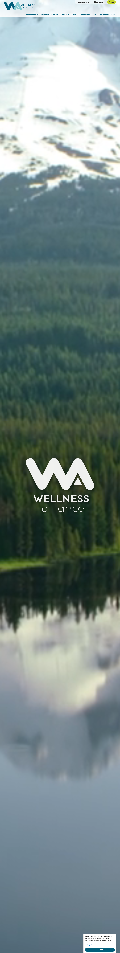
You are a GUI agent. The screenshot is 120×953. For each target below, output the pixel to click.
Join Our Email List (86, 2)
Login (112, 2)
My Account (100, 2)
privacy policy (102, 942)
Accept (100, 950)
